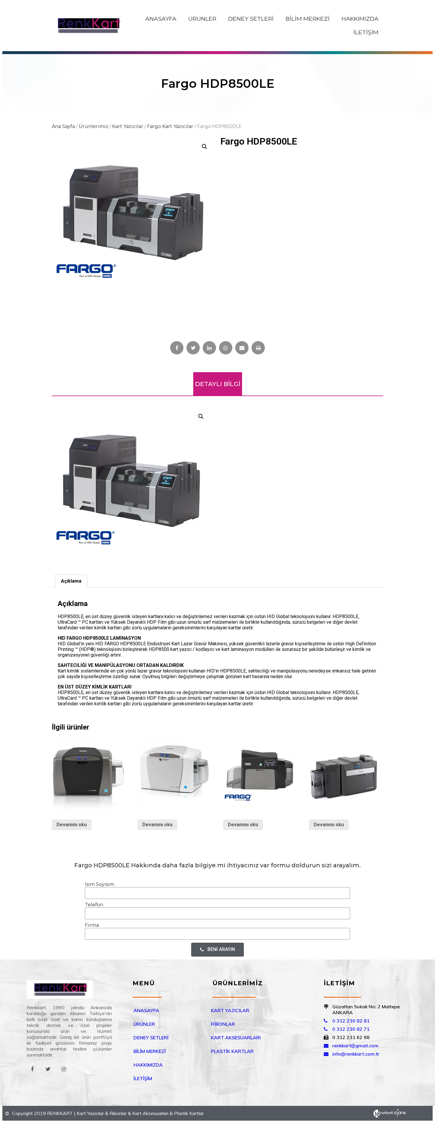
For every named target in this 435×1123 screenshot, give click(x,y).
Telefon (94, 905)
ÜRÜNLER (202, 18)
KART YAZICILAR (230, 1010)
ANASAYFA (160, 18)
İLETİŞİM (365, 32)
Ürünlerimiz (93, 126)
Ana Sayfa (63, 126)
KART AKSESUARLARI (236, 1038)
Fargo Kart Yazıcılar (170, 126)
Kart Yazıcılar (127, 126)
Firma (92, 925)
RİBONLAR (223, 1024)
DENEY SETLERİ (251, 18)
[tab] (71, 581)
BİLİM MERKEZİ (308, 18)
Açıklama (71, 581)
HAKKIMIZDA (359, 18)
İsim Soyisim (99, 884)
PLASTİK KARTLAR (232, 1051)
